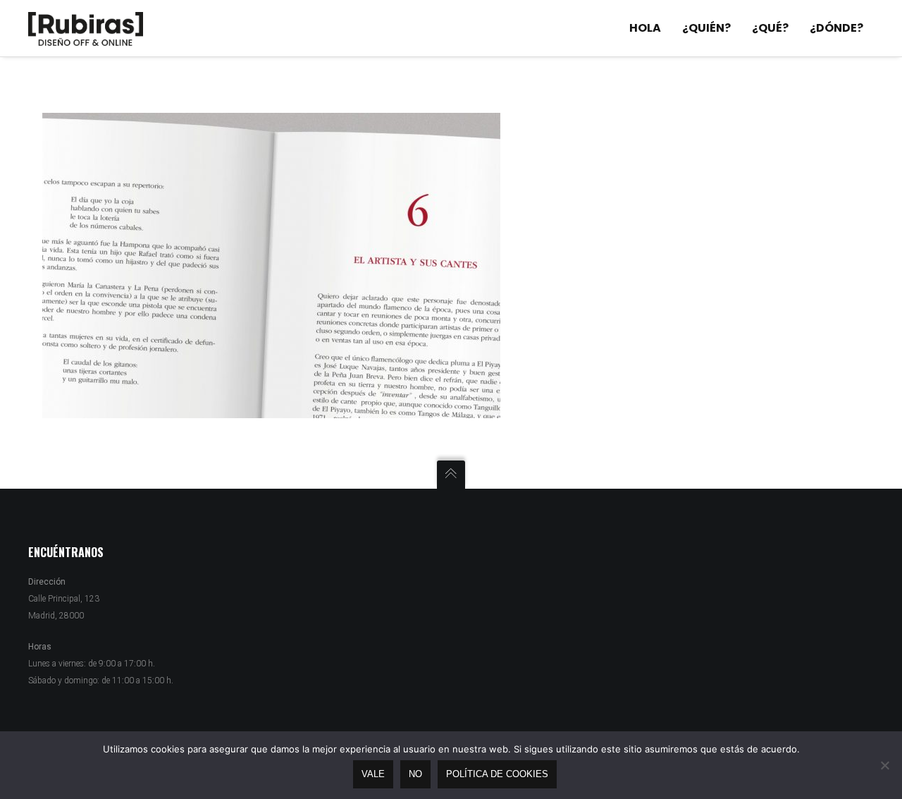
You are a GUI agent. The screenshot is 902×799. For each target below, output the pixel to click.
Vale (373, 774)
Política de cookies (497, 774)
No (415, 774)
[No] (884, 765)
